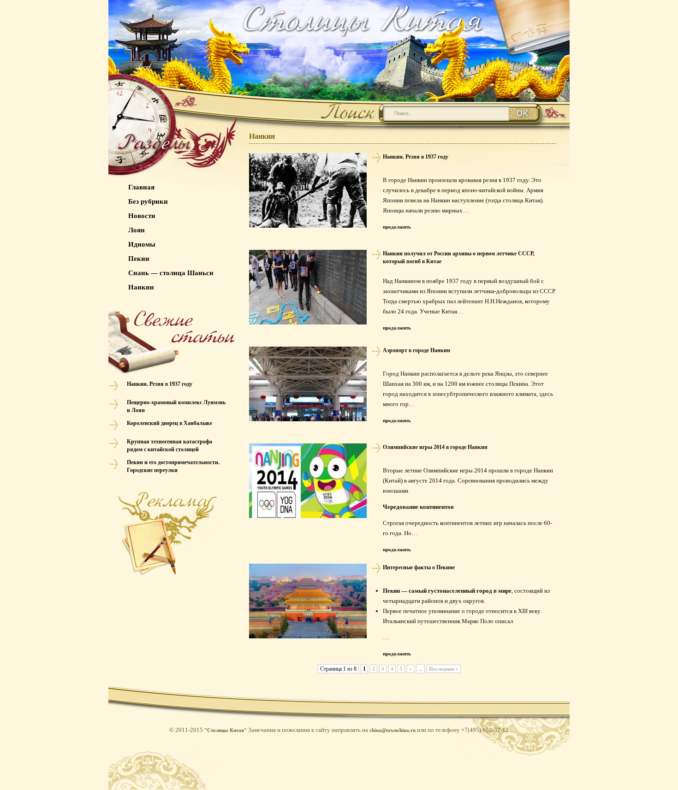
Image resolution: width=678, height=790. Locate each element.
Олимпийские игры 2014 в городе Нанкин (435, 447)
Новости (141, 215)
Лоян (136, 230)
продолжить (397, 227)
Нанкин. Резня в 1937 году (159, 384)
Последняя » (443, 669)
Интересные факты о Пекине (419, 567)
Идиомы (141, 244)
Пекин (138, 258)
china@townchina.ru (392, 730)
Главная (141, 187)
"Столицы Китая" (225, 730)
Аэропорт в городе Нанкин (416, 350)
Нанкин (141, 287)
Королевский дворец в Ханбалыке (169, 423)
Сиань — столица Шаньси (171, 273)
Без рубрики (148, 201)
